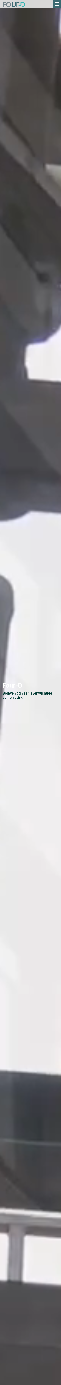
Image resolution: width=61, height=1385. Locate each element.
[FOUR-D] (12, 4)
